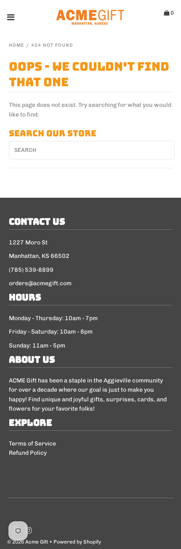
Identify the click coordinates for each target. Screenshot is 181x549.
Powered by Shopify (77, 542)
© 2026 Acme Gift (27, 542)
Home (16, 45)
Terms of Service (32, 443)
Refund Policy (28, 452)
